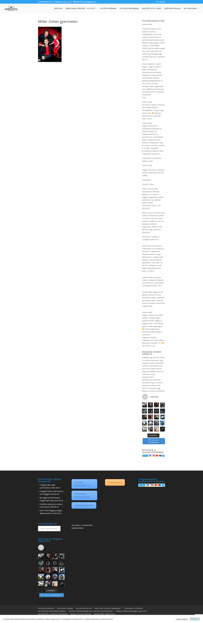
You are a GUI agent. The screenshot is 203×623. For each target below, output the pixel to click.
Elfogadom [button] (195, 619)
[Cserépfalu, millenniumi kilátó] (162, 423)
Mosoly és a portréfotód (81, 614)
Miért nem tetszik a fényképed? (108, 608)
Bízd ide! (58, 9)
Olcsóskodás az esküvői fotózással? (53, 614)
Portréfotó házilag (65, 608)
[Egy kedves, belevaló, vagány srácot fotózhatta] (156, 417)
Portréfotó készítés (46, 608)
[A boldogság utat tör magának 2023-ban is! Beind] (150, 429)
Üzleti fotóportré (83, 505)
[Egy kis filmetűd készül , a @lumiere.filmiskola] (144, 417)
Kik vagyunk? (190, 9)
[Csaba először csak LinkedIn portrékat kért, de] (162, 429)
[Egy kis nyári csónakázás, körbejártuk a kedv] (150, 423)
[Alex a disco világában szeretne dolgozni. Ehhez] (150, 417)
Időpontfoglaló (172, 9)
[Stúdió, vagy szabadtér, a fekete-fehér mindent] (144, 405)
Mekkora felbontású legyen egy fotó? (131, 611)
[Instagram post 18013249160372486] (162, 405)
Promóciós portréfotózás (82, 495)
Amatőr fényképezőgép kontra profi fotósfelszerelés (91, 611)
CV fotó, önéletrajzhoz (82, 484)
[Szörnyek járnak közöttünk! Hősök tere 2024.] (156, 411)
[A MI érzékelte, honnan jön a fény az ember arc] (162, 417)
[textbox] (49, 528)
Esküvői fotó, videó (151, 9)
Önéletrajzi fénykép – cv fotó (80, 9)
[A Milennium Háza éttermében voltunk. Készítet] (144, 411)
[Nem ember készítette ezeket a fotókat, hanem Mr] (144, 429)
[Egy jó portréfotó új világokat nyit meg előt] (150, 405)
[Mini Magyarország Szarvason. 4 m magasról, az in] (144, 423)
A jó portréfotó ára (84, 608)
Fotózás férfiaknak (129, 9)
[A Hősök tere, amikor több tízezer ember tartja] (150, 411)
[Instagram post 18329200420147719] (156, 405)
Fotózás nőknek (108, 9)
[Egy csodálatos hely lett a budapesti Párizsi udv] (156, 423)
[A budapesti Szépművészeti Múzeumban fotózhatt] (156, 429)
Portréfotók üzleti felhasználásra (52, 611)
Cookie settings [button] (182, 619)
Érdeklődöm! (115, 482)
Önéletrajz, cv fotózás (133, 608)
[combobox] (49, 528)
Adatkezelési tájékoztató (104, 614)
